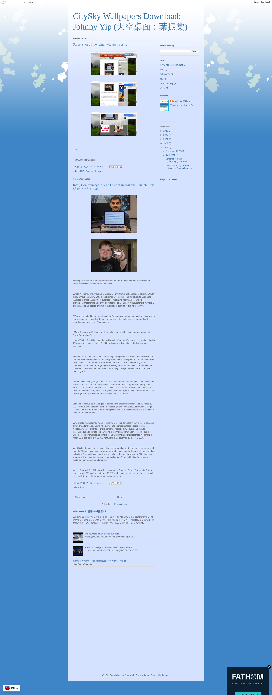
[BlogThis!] (112, 166)
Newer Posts (81, 497)
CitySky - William (181, 101)
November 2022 (173, 151)
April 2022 (171, 155)
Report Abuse (168, 179)
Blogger (165, 675)
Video (162, 88)
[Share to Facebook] (118, 166)
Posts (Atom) (120, 504)
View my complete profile (182, 105)
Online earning (166, 83)
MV (161, 79)
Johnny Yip (165, 74)
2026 (165, 131)
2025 (165, 135)
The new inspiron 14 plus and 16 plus (102, 533)
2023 (165, 143)
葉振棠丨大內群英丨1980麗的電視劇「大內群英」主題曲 (99, 561)
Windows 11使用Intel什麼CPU (90, 511)
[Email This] (110, 166)
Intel (82, 487)
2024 (165, 139)
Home (120, 497)
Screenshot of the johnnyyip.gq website (100, 44)
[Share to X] (115, 166)
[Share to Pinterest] (121, 166)
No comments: (97, 166)
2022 (165, 147)
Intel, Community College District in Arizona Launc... (178, 166)
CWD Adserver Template (91, 171)
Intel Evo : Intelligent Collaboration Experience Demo (109, 547)
